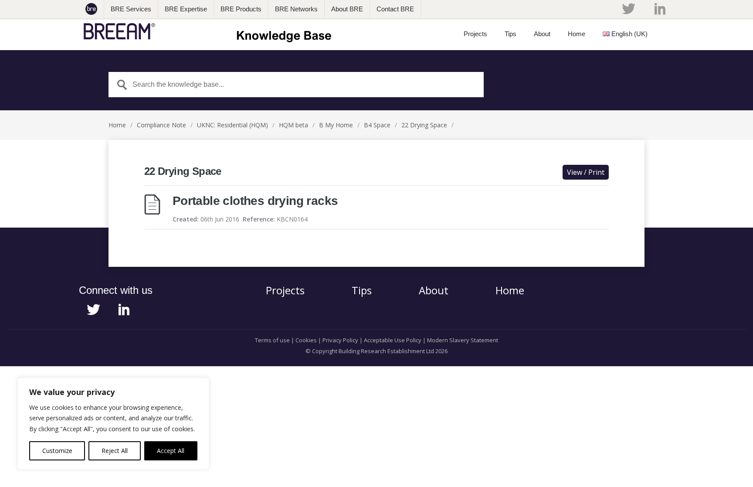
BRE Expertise (186, 9)
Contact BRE (395, 9)
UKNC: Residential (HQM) (232, 125)
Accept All (170, 450)
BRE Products (240, 9)
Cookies (306, 340)
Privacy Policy (340, 340)
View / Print (585, 172)
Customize (57, 450)
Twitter (628, 8)
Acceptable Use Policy (392, 340)
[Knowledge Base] (210, 31)
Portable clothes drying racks (255, 201)
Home (117, 125)
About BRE (347, 9)
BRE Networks (296, 9)
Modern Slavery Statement (462, 340)
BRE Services (131, 9)
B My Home (336, 125)
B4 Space (377, 125)
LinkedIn (660, 8)
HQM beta (293, 125)
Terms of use (272, 340)
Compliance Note (161, 125)
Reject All (115, 450)
